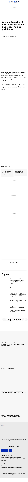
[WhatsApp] (17, 266)
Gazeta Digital (7, 166)
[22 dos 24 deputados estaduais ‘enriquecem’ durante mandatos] (5, 301)
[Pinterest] (13, 266)
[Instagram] (6, 450)
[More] (20, 266)
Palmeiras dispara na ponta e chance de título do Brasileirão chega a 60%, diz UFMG (18, 295)
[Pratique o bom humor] (5, 288)
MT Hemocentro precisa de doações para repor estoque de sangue (20, 173)
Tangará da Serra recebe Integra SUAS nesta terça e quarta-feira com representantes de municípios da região (17, 308)
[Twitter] (10, 266)
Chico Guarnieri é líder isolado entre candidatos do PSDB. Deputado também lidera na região (12, 344)
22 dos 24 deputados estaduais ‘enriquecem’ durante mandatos (10, 415)
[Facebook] (7, 266)
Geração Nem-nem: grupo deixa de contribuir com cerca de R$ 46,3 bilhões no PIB (7, 174)
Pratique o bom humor (15, 287)
